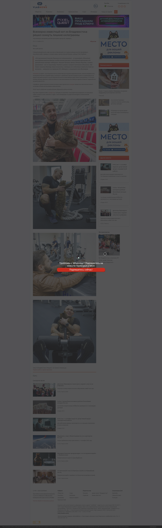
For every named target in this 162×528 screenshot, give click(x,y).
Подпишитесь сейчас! (81, 269)
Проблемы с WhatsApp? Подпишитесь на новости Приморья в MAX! (81, 264)
